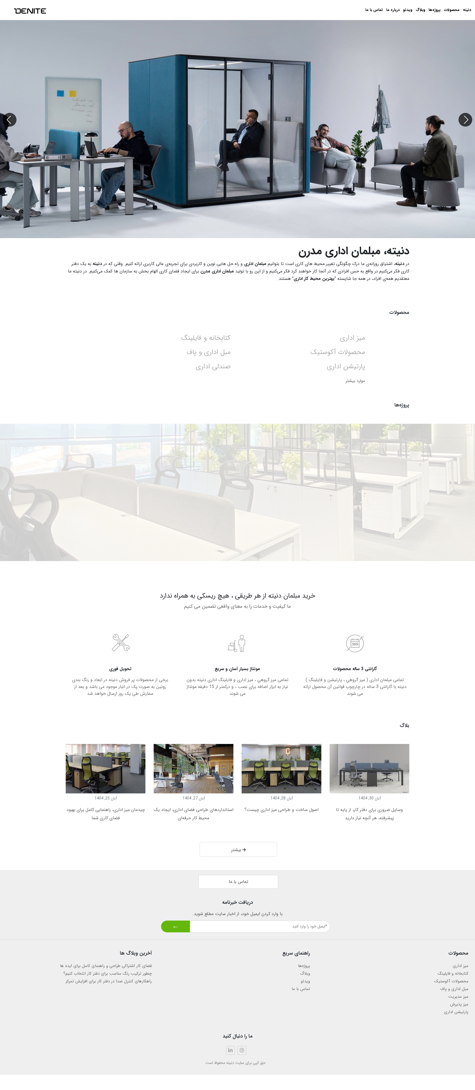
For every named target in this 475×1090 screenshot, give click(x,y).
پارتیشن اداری (346, 366)
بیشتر (236, 849)
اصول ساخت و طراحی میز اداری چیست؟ (281, 809)
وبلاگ (420, 10)
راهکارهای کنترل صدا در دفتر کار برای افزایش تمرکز (109, 981)
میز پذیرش (459, 1004)
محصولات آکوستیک (337, 352)
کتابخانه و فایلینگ (206, 338)
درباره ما (393, 10)
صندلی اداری (213, 366)
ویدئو (407, 10)
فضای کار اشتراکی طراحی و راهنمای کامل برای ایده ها (106, 966)
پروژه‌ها (435, 10)
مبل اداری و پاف (208, 352)
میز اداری (352, 338)
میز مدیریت (458, 996)
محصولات (452, 10)
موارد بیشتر (355, 380)
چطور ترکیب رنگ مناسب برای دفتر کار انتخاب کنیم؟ (107, 973)
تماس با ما (374, 10)
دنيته (467, 10)
